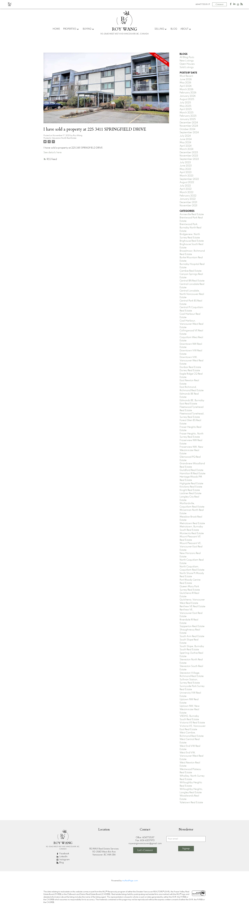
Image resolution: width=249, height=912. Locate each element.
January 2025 (188, 119)
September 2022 (189, 179)
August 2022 (187, 182)
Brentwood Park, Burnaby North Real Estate (190, 227)
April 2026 (186, 86)
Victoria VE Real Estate (192, 723)
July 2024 (185, 136)
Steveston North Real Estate (64, 138)
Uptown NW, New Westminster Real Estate (190, 709)
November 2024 (189, 126)
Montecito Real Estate (192, 533)
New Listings (187, 61)
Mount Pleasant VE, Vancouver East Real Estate (191, 546)
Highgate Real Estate (191, 483)
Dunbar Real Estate (190, 367)
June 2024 (186, 139)
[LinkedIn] (234, 4)
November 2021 (188, 205)
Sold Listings (187, 67)
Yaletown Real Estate (191, 802)
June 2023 (186, 166)
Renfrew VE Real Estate (192, 606)
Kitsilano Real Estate (191, 487)
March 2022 (186, 192)
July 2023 (185, 162)
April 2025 (186, 109)
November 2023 (189, 156)
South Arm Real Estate (192, 636)
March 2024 (186, 149)
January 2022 (188, 199)
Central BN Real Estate (192, 281)
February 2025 (188, 116)
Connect (219, 4)
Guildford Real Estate (191, 470)
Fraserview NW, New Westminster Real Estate (191, 450)
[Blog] (241, 4)
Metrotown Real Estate (192, 523)
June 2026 (186, 79)
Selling (159, 29)
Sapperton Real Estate (192, 626)
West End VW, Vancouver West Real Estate (191, 756)
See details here (52, 152)
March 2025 (186, 113)
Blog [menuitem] (174, 29)
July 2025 (185, 103)
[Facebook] (231, 4)
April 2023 (186, 172)
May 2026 (185, 83)
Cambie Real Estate (191, 271)
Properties (69, 29)
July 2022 (185, 186)
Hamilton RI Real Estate (192, 473)
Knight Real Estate (190, 490)
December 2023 (189, 152)
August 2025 (187, 99)
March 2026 (186, 89)
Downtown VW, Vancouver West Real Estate (191, 360)
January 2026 (188, 96)
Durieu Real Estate (190, 370)
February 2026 (188, 93)
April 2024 (186, 146)
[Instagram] (238, 5)
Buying (87, 29)
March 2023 (186, 176)
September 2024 (189, 132)
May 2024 (185, 142)
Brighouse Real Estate (192, 241)
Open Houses (187, 64)
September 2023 (189, 159)
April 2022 (186, 189)
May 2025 (185, 106)
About (184, 29)
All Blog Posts (187, 57)
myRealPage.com (130, 881)
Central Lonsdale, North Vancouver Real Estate (192, 294)
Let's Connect (145, 850)
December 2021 (188, 202)
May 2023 (185, 169)
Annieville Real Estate (192, 214)
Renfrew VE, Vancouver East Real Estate (191, 613)
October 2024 (187, 129)
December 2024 (189, 123)
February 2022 (188, 196)
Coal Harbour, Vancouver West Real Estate (191, 324)
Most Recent (186, 76)
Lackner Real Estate (190, 493)
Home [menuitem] (56, 29)
